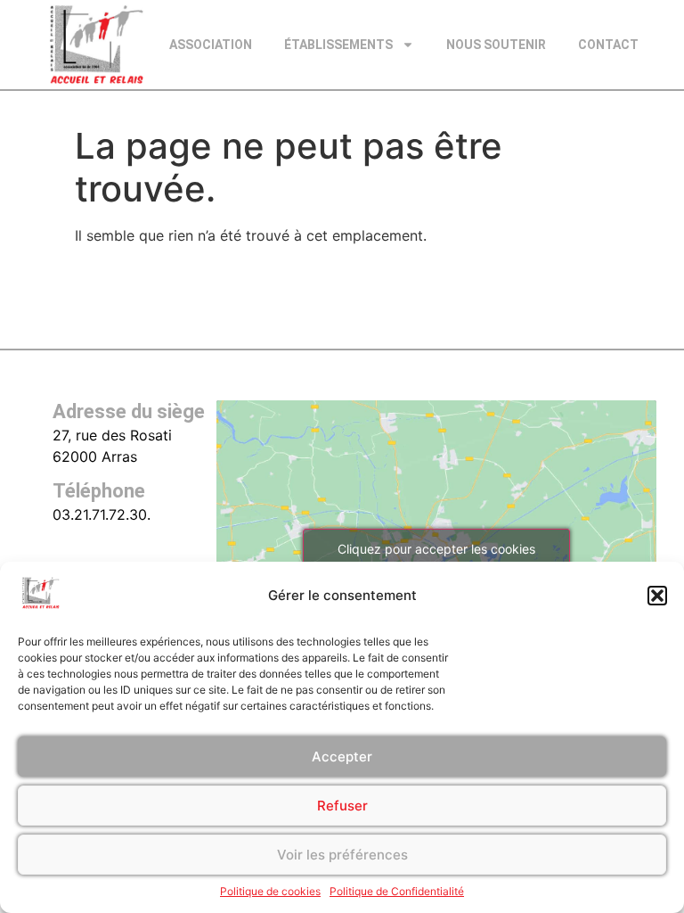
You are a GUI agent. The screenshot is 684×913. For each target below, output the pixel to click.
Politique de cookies (270, 891)
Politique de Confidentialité (397, 891)
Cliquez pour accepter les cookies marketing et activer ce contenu (436, 559)
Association (210, 44)
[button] (657, 596)
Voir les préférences (342, 854)
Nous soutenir (496, 44)
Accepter (342, 756)
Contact (608, 44)
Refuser (342, 805)
